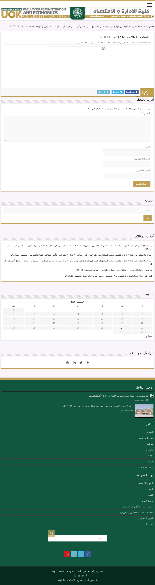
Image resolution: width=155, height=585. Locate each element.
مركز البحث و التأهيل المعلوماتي (138, 506)
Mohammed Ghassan (140, 42)
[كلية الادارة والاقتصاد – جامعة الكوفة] (77, 13)
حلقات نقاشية (147, 467)
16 (142, 323)
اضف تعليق (95, 42)
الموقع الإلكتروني (142, 170)
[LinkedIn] (74, 363)
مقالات (150, 444)
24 (122, 328)
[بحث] (51, 533)
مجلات (150, 455)
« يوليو (149, 336)
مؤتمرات (149, 449)
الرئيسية (148, 26)
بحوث (150, 461)
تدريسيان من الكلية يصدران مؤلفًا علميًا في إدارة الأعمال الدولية (122, 270)
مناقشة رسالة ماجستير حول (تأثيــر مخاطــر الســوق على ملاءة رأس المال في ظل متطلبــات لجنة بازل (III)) (90, 26)
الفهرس (149, 432)
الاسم (146, 147)
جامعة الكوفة (147, 500)
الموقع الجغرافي (145, 518)
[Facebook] (88, 363)
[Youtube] (67, 363)
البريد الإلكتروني (141, 158)
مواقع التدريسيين (145, 438)
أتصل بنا (149, 524)
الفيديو (150, 495)
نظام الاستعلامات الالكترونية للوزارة (136, 512)
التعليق (146, 113)
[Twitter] (81, 363)
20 (54, 323)
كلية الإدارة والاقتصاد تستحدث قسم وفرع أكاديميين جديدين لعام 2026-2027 (117, 276)
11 (102, 318)
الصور (150, 489)
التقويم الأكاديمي (145, 483)
